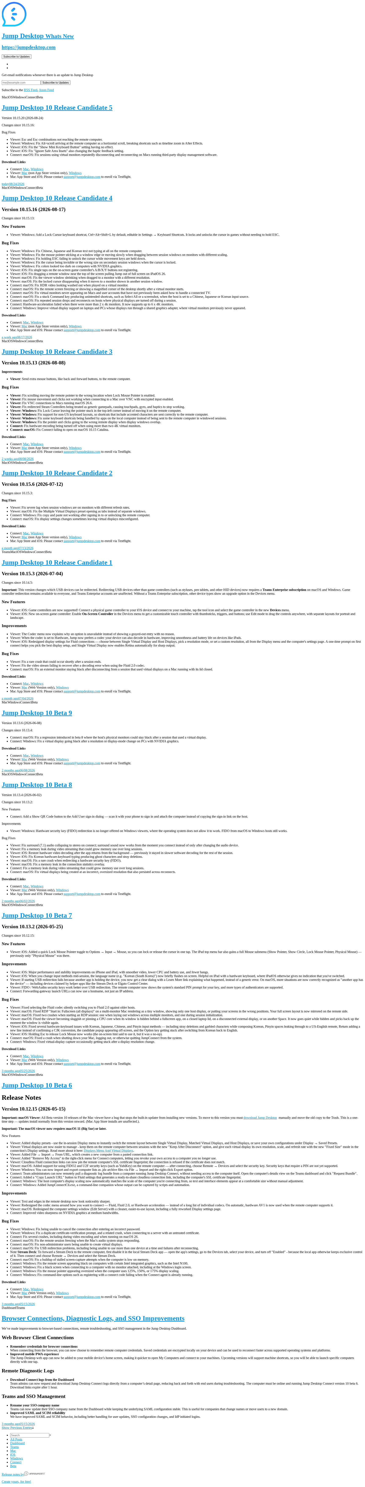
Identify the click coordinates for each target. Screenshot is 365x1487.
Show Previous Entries (17, 1427)
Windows (37, 169)
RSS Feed (30, 90)
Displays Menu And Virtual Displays (108, 1150)
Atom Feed (46, 90)
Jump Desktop (38, 36)
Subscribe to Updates (16, 56)
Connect (15, 1462)
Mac (26, 169)
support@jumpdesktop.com (82, 176)
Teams (14, 1447)
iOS (12, 1454)
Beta (13, 1466)
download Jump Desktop (260, 1117)
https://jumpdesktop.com (29, 47)
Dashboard (17, 1443)
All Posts (16, 1439)
